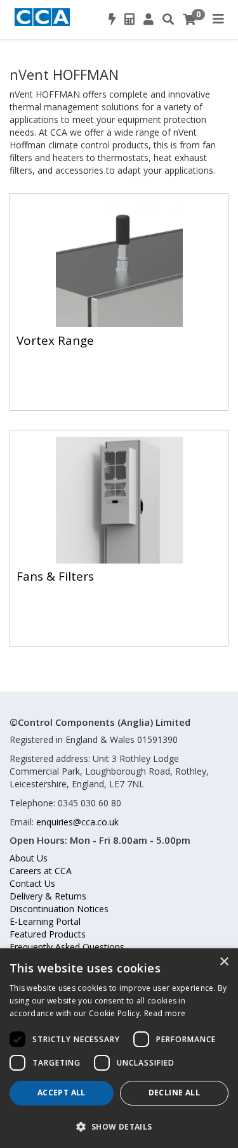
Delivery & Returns (48, 896)
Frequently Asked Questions (67, 947)
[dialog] (119, 1048)
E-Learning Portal (45, 921)
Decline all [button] (174, 1092)
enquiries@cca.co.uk (77, 822)
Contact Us (32, 883)
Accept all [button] (61, 1092)
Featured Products (48, 934)
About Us (29, 858)
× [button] (223, 962)
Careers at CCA (41, 871)
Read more (165, 1013)
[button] (119, 1126)
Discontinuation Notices (59, 909)
